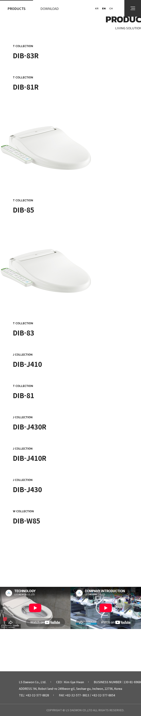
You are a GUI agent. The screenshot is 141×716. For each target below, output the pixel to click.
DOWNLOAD (49, 8)
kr (96, 8)
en (104, 8)
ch (111, 8)
